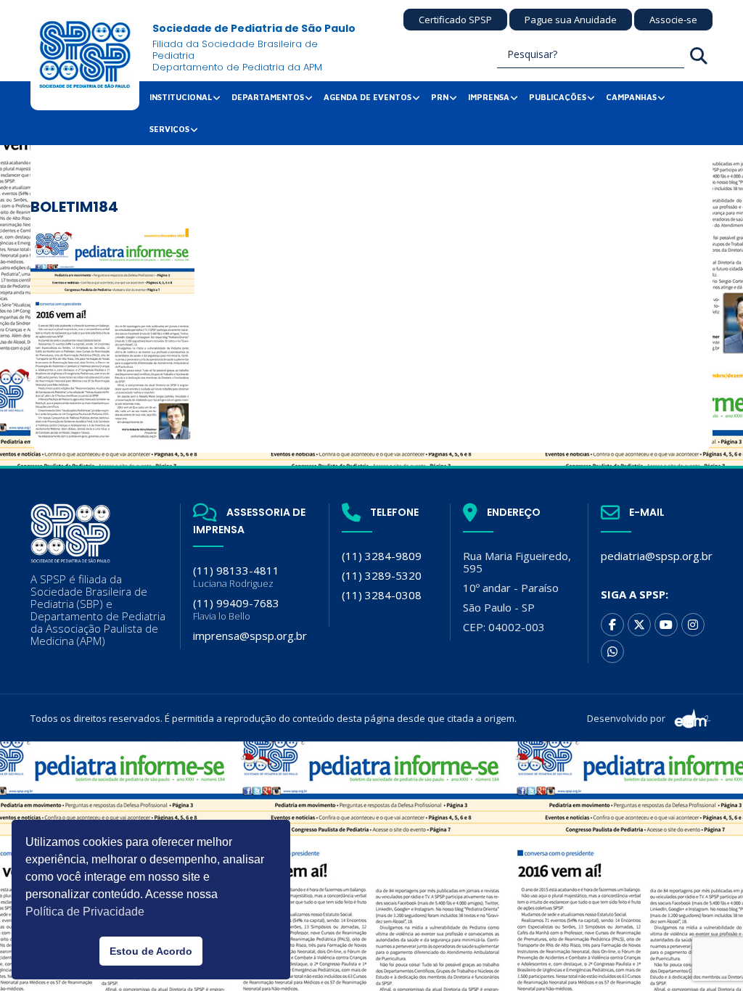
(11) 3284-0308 (382, 595)
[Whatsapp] (612, 651)
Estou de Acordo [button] (151, 951)
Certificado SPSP (455, 19)
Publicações (557, 97)
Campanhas (631, 97)
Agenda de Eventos (367, 97)
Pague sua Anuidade (571, 19)
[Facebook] (612, 624)
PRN (439, 97)
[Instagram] (693, 624)
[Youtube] (666, 624)
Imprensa (488, 97)
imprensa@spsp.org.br (250, 635)
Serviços (169, 128)
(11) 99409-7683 (236, 609)
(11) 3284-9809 (382, 555)
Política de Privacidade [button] (84, 911)
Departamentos (267, 97)
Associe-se (673, 19)
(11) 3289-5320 (382, 575)
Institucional (180, 97)
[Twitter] (639, 624)
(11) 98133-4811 (236, 576)
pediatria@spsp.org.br (657, 555)
